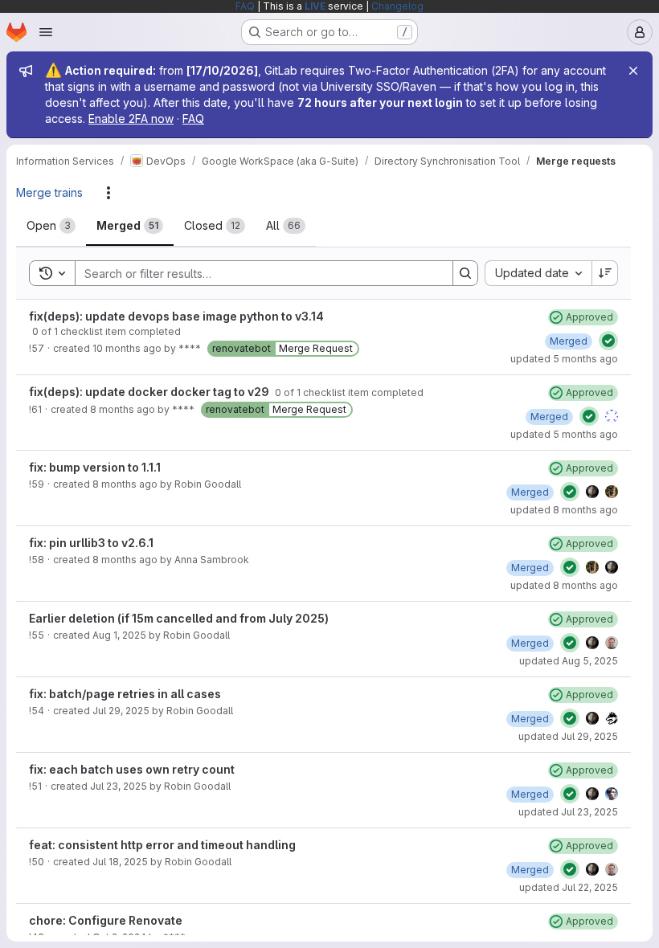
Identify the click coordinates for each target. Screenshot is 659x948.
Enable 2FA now (131, 118)
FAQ (245, 6)
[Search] (465, 273)
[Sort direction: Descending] (605, 273)
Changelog (397, 6)
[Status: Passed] (608, 340)
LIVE (315, 6)
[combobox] (538, 273)
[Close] (633, 70)
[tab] (51, 226)
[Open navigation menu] (46, 32)
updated (564, 359)
